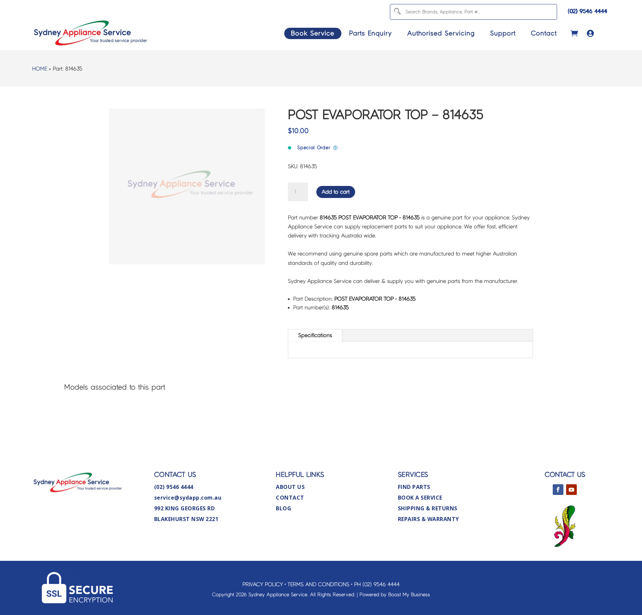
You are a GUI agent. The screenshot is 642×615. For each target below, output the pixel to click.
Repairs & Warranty (428, 519)
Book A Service (420, 497)
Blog (283, 508)
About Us (290, 487)
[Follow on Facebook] (558, 489)
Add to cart (336, 192)
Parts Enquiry (370, 33)
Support (503, 33)
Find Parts (414, 487)
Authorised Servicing (441, 33)
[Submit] (397, 12)
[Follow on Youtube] (571, 489)
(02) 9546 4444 (587, 11)
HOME (39, 69)
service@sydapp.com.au (188, 497)
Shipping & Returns (427, 508)
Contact (544, 33)
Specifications (315, 335)
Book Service (312, 33)
